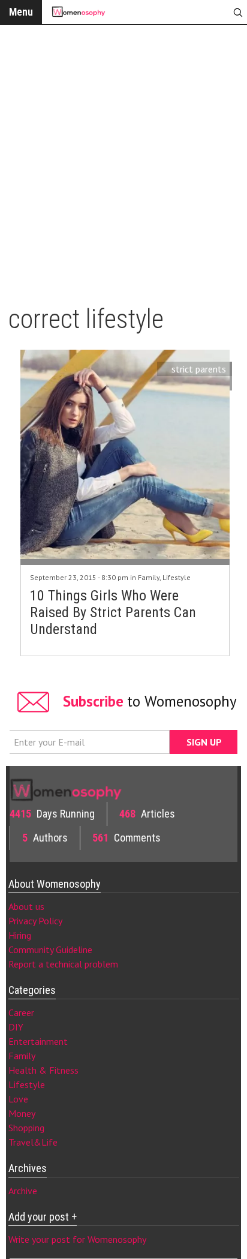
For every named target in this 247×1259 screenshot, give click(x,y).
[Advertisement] (123, 159)
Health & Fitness (43, 1070)
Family (148, 577)
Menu (21, 11)
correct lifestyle (193, 383)
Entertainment (38, 1041)
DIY (15, 1027)
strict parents (198, 369)
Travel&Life (33, 1142)
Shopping (26, 1128)
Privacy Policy (35, 921)
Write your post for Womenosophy (77, 1239)
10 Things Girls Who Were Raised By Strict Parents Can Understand (113, 612)
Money (21, 1113)
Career (21, 1012)
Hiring (19, 935)
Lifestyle (176, 577)
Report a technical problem (63, 964)
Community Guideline (50, 949)
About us (26, 906)
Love (18, 1099)
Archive (22, 1191)
